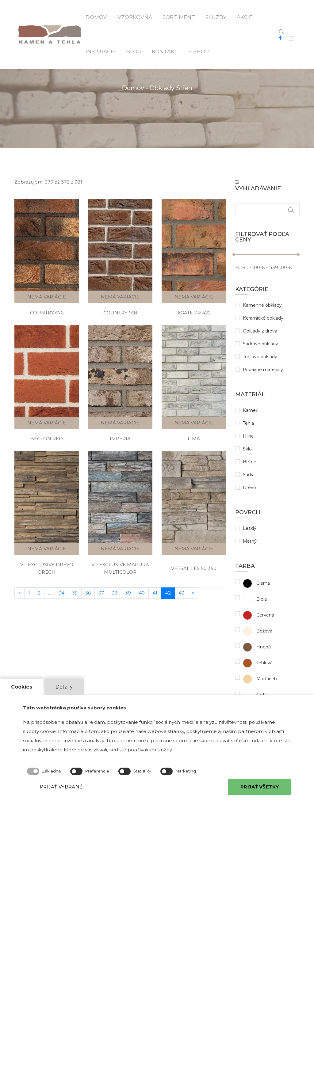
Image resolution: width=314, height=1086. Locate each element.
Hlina (248, 436)
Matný (250, 541)
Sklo (247, 449)
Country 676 (46, 313)
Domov (96, 17)
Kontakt (165, 51)
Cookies (21, 687)
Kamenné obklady (262, 305)
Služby (215, 17)
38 (114, 593)
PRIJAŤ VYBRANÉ (61, 787)
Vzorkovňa (134, 17)
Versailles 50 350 (193, 568)
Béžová (263, 631)
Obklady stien (171, 88)
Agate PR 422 (194, 313)
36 (88, 593)
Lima (194, 439)
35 (75, 593)
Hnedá (263, 647)
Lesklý (249, 528)
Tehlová (264, 663)
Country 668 (120, 313)
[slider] (233, 254)
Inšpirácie (101, 51)
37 (101, 593)
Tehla (248, 423)
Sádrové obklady (260, 344)
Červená (264, 615)
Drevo (249, 487)
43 (181, 593)
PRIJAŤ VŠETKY (259, 787)
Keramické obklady (263, 318)
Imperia (120, 439)
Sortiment (179, 17)
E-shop (198, 51)
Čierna (262, 583)
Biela (261, 599)
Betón (249, 462)
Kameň (250, 410)
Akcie (244, 17)
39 (128, 593)
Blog (133, 51)
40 (142, 593)
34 (61, 593)
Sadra (249, 474)
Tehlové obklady (260, 356)
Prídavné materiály (263, 369)
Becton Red (46, 439)
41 (154, 593)
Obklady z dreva (260, 331)
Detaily (64, 687)
